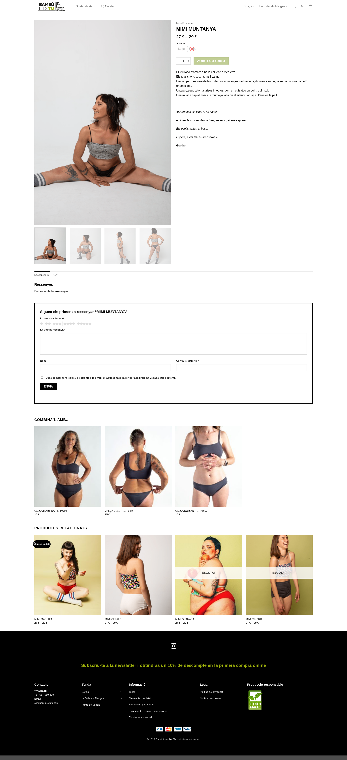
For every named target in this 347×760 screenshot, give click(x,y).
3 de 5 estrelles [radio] (56, 324)
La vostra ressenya (52, 329)
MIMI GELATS (113, 619)
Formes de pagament (141, 704)
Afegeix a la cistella (211, 60)
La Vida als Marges (272, 6)
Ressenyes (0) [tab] (42, 275)
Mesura (181, 43)
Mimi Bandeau (184, 23)
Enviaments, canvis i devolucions (147, 711)
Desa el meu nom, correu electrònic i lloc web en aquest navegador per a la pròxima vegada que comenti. (111, 377)
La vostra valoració (52, 318)
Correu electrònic (187, 360)
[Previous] (41, 122)
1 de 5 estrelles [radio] (41, 324)
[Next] (163, 122)
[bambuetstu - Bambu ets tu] (52, 6)
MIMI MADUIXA (43, 619)
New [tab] (55, 275)
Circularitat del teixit (140, 698)
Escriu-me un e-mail (140, 717)
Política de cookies (210, 698)
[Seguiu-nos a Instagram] (173, 646)
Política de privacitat (211, 691)
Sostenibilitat (84, 6)
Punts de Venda (91, 704)
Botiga (248, 6)
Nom (43, 360)
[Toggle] (121, 692)
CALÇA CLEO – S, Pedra (119, 510)
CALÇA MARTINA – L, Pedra (50, 510)
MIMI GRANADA (184, 619)
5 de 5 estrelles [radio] (83, 324)
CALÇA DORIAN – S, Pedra (191, 510)
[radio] (181, 49)
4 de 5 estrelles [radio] (68, 324)
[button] (294, 6)
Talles (132, 691)
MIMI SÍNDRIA (254, 619)
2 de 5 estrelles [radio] (47, 324)
